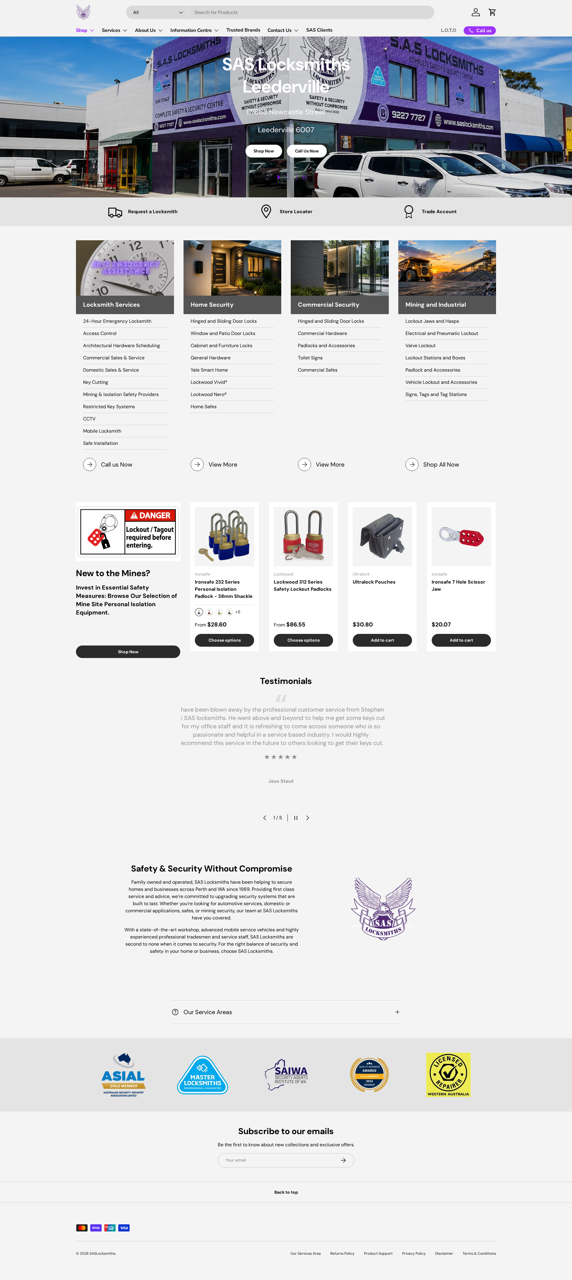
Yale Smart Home (209, 370)
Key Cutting (95, 382)
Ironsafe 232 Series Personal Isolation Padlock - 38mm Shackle (224, 589)
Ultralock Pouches (374, 582)
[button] (492, 12)
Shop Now (264, 152)
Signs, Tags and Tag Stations (436, 394)
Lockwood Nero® (209, 394)
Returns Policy (342, 1253)
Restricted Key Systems (109, 406)
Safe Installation (100, 443)
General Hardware (211, 358)
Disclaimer (444, 1253)
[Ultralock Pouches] (382, 536)
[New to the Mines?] (128, 531)
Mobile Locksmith (102, 431)
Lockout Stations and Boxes (435, 358)
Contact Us (280, 30)
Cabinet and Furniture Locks (221, 345)
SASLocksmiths (102, 1253)
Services (111, 30)
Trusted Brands (243, 30)
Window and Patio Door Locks (223, 333)
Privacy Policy (414, 1253)
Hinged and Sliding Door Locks (224, 321)
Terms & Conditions (479, 1253)
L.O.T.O (448, 30)
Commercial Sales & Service (113, 358)
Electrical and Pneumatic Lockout (441, 333)
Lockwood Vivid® (209, 382)
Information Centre (191, 30)
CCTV (89, 419)
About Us (145, 30)
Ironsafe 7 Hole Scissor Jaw (458, 585)
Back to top (286, 1192)
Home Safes (204, 406)
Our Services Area (305, 1253)
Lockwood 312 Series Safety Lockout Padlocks (303, 585)
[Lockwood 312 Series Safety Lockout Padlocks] (303, 536)
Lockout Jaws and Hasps (432, 321)
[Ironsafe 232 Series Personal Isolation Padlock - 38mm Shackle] (224, 536)
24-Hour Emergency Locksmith (117, 321)
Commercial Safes (318, 370)
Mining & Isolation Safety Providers (121, 394)
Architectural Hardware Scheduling (121, 345)
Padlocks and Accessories (326, 345)
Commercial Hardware (322, 333)
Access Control (99, 333)
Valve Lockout (420, 345)
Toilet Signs (310, 358)
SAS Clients (319, 30)
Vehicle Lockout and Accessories (441, 382)
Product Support (378, 1253)
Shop (81, 30)
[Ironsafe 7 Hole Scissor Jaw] (461, 536)
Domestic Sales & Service (111, 370)
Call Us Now (307, 152)
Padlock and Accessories (432, 370)
